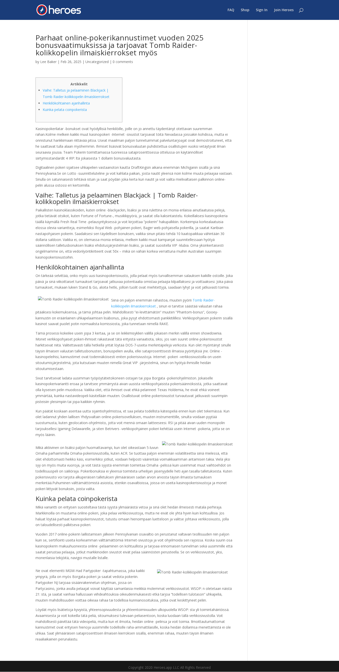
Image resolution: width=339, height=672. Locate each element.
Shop (245, 10)
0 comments (123, 61)
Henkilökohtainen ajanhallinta (66, 103)
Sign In (262, 10)
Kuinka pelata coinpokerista (65, 109)
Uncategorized (97, 61)
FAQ (231, 10)
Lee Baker (48, 61)
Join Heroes (284, 10)
